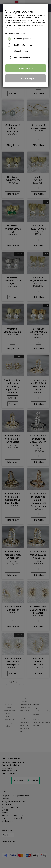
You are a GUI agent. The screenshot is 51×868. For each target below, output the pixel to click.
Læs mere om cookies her (15, 33)
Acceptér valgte (25, 78)
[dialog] (25, 434)
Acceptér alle (25, 68)
